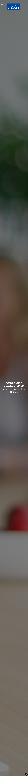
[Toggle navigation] (2, 4)
